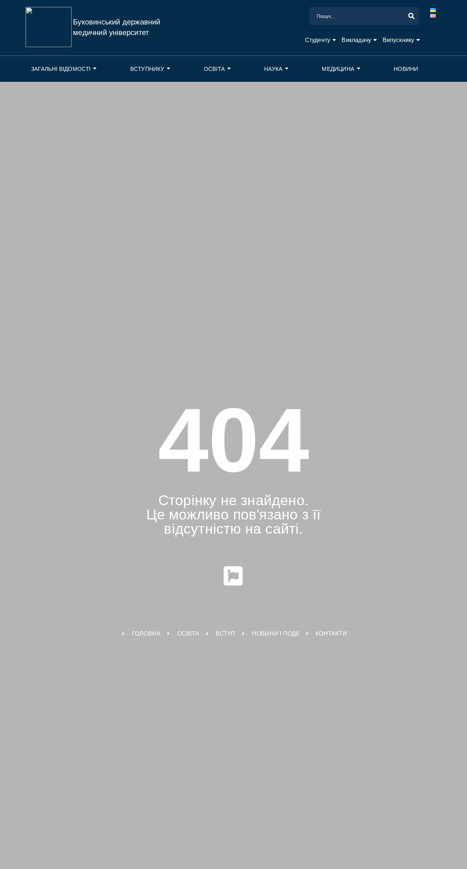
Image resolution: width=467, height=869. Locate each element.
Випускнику (398, 40)
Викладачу (356, 40)
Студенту (318, 40)
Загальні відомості (61, 69)
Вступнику (147, 69)
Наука (273, 69)
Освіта (214, 69)
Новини (406, 69)
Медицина (338, 69)
